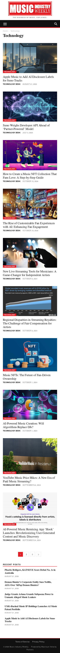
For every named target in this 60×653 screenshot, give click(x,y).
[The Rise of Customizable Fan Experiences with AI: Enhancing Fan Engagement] (30, 204)
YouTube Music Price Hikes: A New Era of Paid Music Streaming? (29, 479)
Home (5, 31)
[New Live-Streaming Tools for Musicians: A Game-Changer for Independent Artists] (30, 253)
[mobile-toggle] (5, 24)
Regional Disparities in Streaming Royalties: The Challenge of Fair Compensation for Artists (29, 323)
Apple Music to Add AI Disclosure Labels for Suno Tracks (28, 78)
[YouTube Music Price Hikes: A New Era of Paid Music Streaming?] (30, 456)
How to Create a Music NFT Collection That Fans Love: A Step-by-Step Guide (30, 175)
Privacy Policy (38, 641)
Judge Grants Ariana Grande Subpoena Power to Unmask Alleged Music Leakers (29, 596)
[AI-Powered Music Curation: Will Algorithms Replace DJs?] (30, 405)
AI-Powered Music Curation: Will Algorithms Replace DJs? (23, 425)
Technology (9, 72)
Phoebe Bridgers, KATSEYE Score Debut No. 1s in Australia (30, 571)
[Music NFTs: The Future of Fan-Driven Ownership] (30, 354)
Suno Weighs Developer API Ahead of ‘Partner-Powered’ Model (26, 127)
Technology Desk (11, 84)
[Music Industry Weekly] (30, 8)
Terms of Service (22, 641)
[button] (56, 24)
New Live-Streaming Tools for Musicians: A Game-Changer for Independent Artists (29, 273)
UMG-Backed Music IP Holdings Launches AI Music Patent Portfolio (31, 608)
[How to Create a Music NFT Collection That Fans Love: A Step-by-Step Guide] (30, 155)
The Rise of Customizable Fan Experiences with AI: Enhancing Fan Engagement (29, 225)
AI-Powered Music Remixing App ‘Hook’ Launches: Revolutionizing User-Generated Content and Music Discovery (29, 532)
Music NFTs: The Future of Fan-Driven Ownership (27, 377)
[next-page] (38, 554)
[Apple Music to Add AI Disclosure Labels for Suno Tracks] (30, 58)
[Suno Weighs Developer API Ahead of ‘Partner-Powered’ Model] (30, 107)
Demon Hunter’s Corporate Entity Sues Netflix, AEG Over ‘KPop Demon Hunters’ (28, 584)
